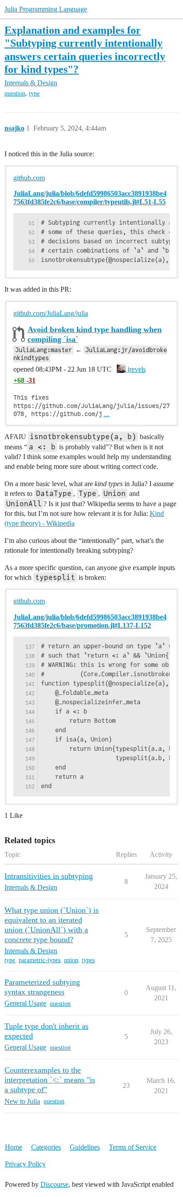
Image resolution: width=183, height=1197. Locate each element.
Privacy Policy (25, 1164)
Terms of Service (132, 1147)
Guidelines (85, 1147)
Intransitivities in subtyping (48, 876)
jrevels (136, 369)
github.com (29, 178)
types (88, 960)
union (71, 960)
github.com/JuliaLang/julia (50, 313)
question (14, 93)
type (34, 93)
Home (13, 1147)
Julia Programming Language (45, 9)
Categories (46, 1147)
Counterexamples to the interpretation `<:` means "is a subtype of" (49, 1080)
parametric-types (39, 960)
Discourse (54, 1184)
